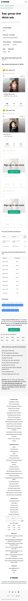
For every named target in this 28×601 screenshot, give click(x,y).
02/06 (14, 525)
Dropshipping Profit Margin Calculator (14, 421)
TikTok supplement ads (8, 371)
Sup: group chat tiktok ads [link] (7, 8)
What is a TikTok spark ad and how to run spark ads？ (14, 555)
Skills (14, 453)
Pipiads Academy (14, 512)
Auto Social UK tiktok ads (8, 337)
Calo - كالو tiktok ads (3, 340)
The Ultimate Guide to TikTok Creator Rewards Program (14, 544)
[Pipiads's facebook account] (9, 592)
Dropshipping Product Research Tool (14, 473)
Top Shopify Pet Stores (14, 486)
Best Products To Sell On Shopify (14, 492)
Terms (13, 595)
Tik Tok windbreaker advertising (10, 353)
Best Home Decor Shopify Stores (14, 495)
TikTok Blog (14, 503)
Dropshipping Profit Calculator (14, 419)
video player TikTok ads (8, 350)
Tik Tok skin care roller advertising (10, 360)
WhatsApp (14, 570)
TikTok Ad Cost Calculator (14, 417)
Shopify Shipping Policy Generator (14, 434)
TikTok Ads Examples (14, 501)
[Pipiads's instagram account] (19, 592)
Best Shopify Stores (14, 484)
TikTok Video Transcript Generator (14, 460)
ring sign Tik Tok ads (7, 358)
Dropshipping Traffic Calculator (14, 413)
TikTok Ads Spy (14, 449)
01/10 (19, 527)
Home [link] (2, 5)
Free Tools (14, 436)
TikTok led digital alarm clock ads (10, 374)
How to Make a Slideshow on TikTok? (14, 558)
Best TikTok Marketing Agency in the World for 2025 (14, 551)
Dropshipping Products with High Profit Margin (14, 478)
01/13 (14, 527)
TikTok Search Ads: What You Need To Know (14, 536)
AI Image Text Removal (14, 469)
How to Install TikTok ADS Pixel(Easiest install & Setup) (14, 561)
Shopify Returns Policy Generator (14, 432)
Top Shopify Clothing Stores (14, 490)
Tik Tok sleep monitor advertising (10, 362)
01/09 (9, 529)
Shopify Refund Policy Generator (14, 426)
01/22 (19, 525)
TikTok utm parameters (14, 404)
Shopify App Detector (14, 410)
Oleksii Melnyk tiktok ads (19, 340)
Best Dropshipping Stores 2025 (14, 471)
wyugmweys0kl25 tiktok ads (19, 337)
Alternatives (14, 462)
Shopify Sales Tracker (14, 402)
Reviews (14, 464)
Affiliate (14, 441)
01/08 (14, 529)
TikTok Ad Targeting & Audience (14, 406)
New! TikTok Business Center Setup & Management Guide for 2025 (14, 540)
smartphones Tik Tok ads (8, 365)
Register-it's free (14, 172)
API (14, 572)
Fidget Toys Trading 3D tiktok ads (14, 337)
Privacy (8, 595)
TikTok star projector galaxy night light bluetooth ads (11, 368)
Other (22, 521)
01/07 (19, 529)
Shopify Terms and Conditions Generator (14, 429)
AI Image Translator (14, 467)
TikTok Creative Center (14, 458)
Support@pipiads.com (14, 568)
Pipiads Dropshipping (14, 475)
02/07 (9, 525)
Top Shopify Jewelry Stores (14, 488)
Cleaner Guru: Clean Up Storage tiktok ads (24, 337)
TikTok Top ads (14, 505)
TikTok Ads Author (14, 509)
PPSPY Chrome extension (14, 438)
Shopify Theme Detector (14, 408)
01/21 (9, 527)
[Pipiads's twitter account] (12, 592)
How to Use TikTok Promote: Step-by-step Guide (14, 547)
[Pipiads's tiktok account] (16, 592)
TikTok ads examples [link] (9, 5)
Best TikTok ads (14, 507)
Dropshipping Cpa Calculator (14, 415)
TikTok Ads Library (14, 455)
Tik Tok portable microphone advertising (12, 355)
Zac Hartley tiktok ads (3, 337)
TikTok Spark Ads (14, 451)
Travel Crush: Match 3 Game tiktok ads (8, 340)
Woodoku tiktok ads (24, 340)
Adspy (14, 447)
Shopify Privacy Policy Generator (14, 424)
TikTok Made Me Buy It (14, 481)
